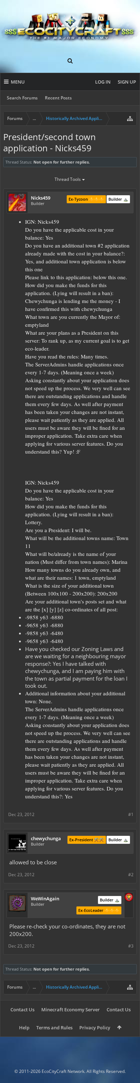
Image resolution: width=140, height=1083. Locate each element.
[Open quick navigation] (129, 118)
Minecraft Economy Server (70, 1009)
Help (24, 1027)
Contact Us (22, 1009)
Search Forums (22, 98)
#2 (131, 874)
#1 (131, 814)
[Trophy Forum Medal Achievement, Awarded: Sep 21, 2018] (129, 898)
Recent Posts (58, 98)
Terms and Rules (54, 1027)
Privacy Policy (94, 1027)
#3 (131, 946)
